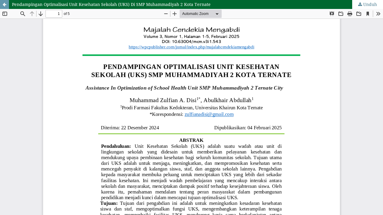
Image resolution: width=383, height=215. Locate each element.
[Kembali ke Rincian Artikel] (4, 4)
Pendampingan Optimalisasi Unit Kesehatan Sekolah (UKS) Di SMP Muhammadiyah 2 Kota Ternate (111, 4)
